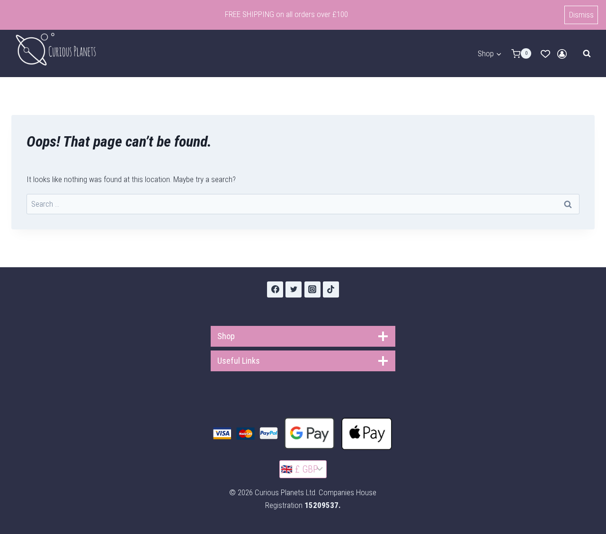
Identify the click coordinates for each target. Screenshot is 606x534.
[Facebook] (275, 289)
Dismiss (581, 14)
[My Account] (562, 54)
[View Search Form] (587, 53)
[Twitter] (293, 289)
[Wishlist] (545, 54)
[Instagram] (312, 289)
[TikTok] (331, 289)
